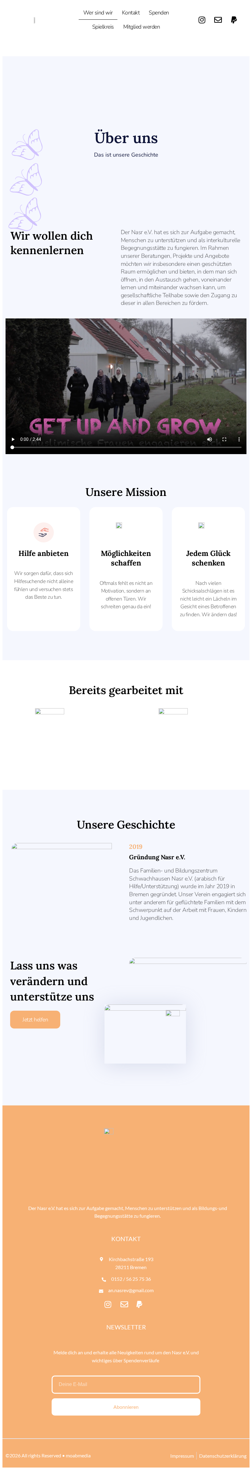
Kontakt (131, 12)
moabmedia (78, 1455)
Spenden (159, 12)
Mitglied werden (141, 26)
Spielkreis (103, 26)
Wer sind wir (98, 12)
